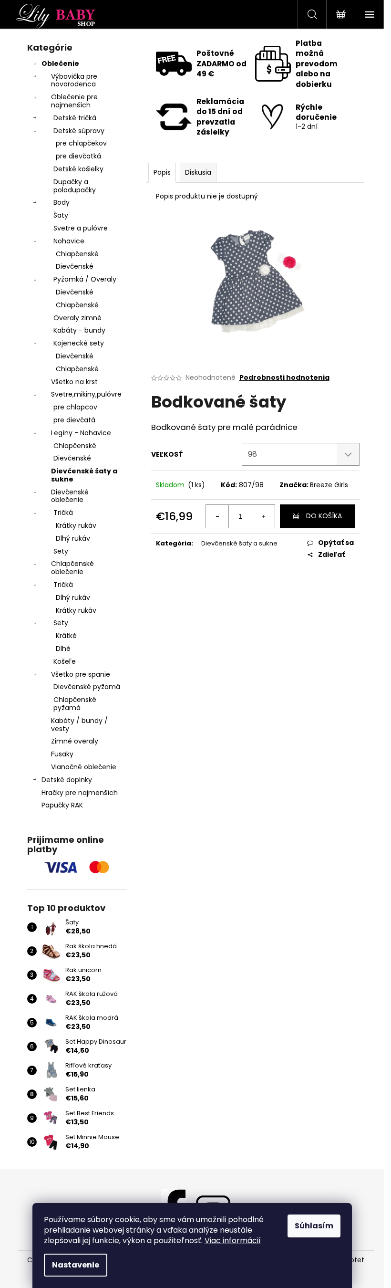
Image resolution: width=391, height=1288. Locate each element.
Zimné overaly (74, 741)
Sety (60, 551)
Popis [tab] (162, 172)
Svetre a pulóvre (80, 228)
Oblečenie (60, 63)
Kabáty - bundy (79, 330)
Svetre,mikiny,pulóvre (86, 394)
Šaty (60, 215)
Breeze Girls (329, 485)
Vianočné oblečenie (83, 767)
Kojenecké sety (78, 343)
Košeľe (64, 661)
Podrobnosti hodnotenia (284, 377)
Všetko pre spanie (80, 674)
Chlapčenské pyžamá (74, 703)
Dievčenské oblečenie (70, 496)
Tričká (63, 512)
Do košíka (324, 516)
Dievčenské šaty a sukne (84, 475)
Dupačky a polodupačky (74, 186)
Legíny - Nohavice (81, 433)
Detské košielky (78, 169)
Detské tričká (74, 118)
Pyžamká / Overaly (84, 279)
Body (61, 202)
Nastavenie (75, 1264)
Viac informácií (233, 1240)
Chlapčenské (77, 254)
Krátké (66, 635)
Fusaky (62, 754)
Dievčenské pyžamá (86, 686)
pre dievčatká (78, 156)
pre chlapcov (75, 407)
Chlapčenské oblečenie (72, 567)
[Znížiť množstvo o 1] (217, 516)
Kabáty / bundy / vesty (79, 724)
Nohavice (68, 241)
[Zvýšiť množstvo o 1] (263, 516)
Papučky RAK (62, 805)
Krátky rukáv (76, 525)
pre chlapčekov (81, 143)
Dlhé (63, 648)
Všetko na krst (74, 382)
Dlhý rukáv (73, 538)
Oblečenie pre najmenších (74, 101)
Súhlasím (314, 1225)
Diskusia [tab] (198, 172)
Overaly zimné (77, 318)
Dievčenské (74, 266)
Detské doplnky (66, 780)
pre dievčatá (74, 420)
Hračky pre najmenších (79, 792)
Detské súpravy (78, 131)
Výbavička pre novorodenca (74, 80)
